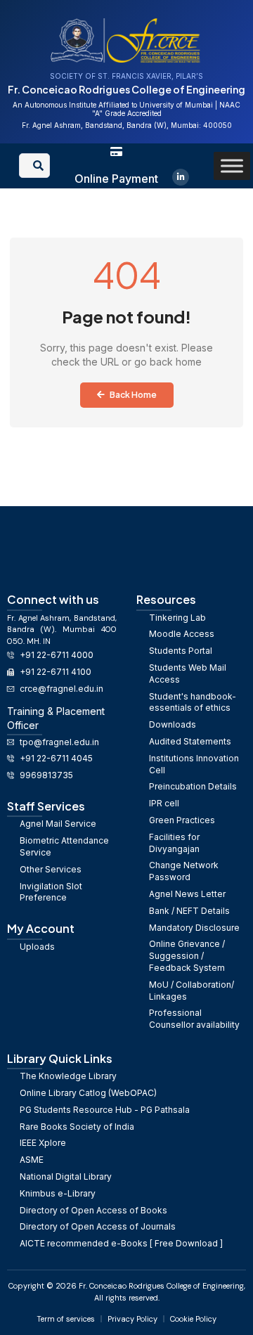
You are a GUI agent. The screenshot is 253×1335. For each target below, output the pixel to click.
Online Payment (116, 179)
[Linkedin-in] (180, 177)
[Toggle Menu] (232, 165)
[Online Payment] (116, 151)
